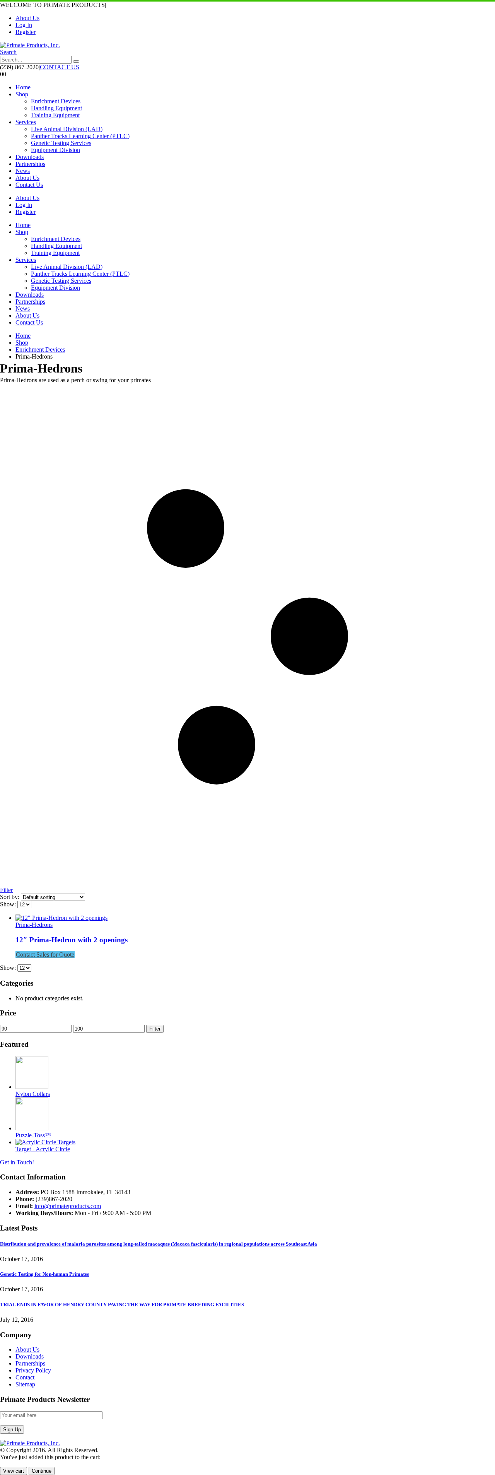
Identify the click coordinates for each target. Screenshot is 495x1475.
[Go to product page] (255, 917)
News (22, 170)
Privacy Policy (33, 1370)
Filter (154, 1029)
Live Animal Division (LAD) (66, 129)
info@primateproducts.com (67, 1206)
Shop (21, 94)
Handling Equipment (56, 108)
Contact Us (29, 184)
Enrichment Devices (55, 101)
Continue (41, 1471)
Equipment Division (55, 150)
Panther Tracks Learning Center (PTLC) (80, 136)
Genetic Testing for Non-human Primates (44, 1274)
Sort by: (10, 897)
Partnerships (30, 164)
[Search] (76, 61)
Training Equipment (55, 115)
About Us (27, 18)
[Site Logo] (30, 45)
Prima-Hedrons (34, 924)
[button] (8, 52)
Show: (8, 904)
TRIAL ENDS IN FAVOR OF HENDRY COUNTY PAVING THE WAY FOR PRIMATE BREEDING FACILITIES (122, 1305)
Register (25, 32)
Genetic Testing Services (61, 143)
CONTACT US (59, 67)
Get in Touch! (17, 1162)
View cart (13, 1471)
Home (23, 87)
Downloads (29, 157)
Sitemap (25, 1384)
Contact (24, 1377)
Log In (23, 25)
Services (25, 122)
